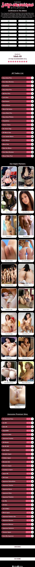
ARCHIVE (17, 547)
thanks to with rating (17, 58)
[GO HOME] (17, 9)
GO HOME (17, 559)
